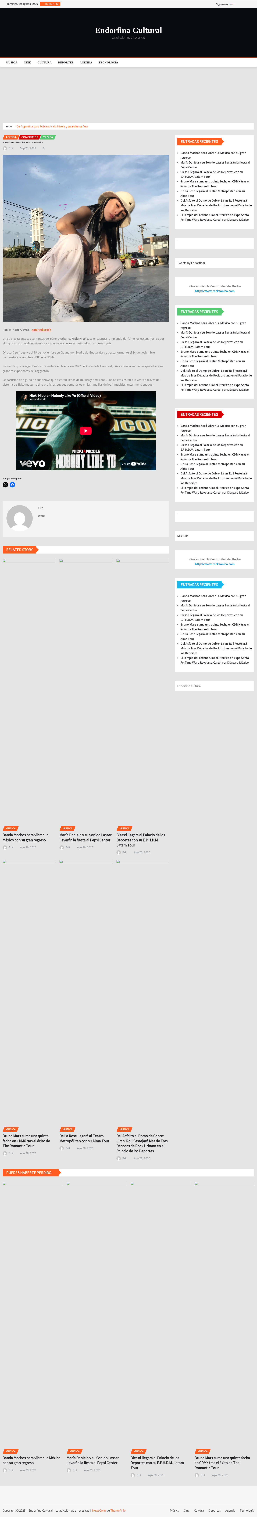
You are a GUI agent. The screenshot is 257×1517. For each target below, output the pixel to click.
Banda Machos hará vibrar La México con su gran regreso (25, 837)
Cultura (44, 62)
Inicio (8, 126)
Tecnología (108, 62)
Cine (27, 62)
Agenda (86, 62)
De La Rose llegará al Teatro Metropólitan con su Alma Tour (84, 1138)
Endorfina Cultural (128, 30)
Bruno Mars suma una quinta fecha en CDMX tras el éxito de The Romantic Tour (26, 1140)
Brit (11, 148)
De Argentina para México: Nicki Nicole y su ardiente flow (52, 126)
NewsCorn (99, 1510)
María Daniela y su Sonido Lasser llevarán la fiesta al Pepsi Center (85, 837)
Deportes (65, 62)
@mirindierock (41, 330)
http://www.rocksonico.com (215, 291)
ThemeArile (118, 1510)
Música (11, 62)
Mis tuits (182, 536)
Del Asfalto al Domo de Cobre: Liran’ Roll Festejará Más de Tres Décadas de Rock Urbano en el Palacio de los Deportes (142, 1143)
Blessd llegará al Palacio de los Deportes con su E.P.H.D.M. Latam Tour (140, 839)
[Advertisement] (128, 93)
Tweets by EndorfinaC (191, 263)
